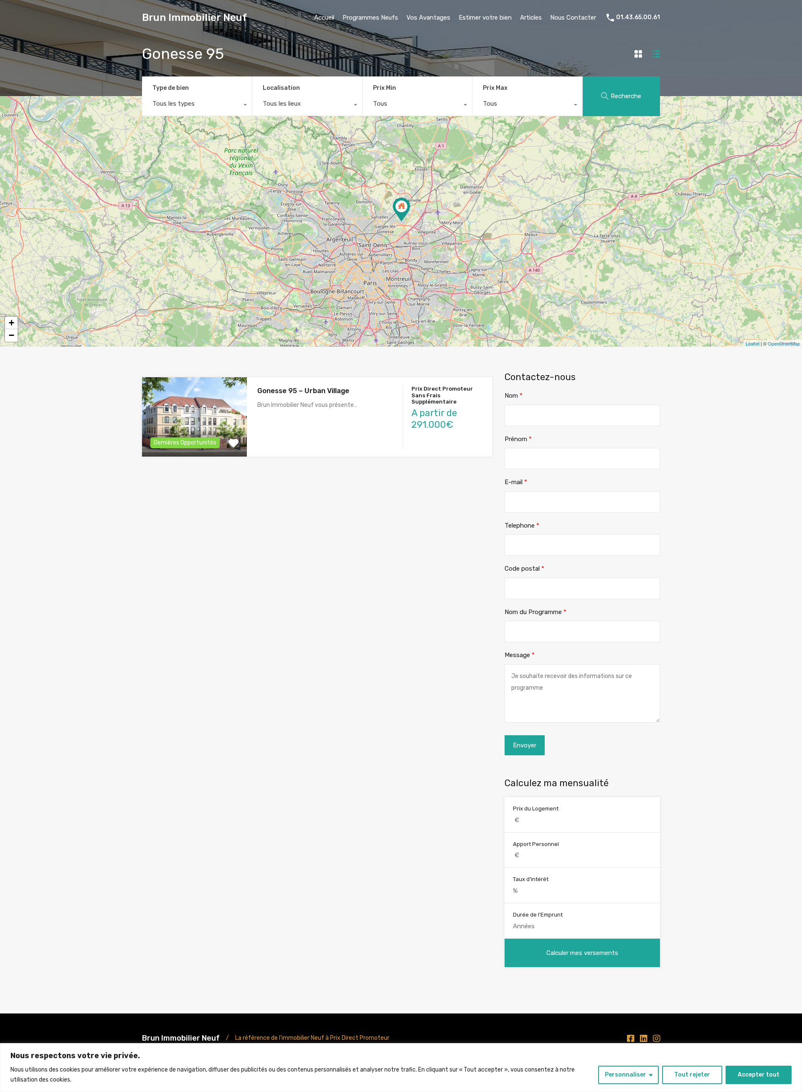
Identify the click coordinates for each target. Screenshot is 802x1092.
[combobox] (197, 106)
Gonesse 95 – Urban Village (303, 390)
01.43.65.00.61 (638, 17)
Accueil (324, 17)
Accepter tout (758, 1074)
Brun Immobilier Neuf (194, 18)
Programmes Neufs (370, 17)
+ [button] (11, 322)
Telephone (522, 525)
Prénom (518, 439)
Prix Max (495, 87)
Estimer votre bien (485, 17)
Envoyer (524, 745)
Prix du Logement (535, 808)
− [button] (11, 335)
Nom (514, 395)
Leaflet (752, 343)
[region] (401, 1067)
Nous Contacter (573, 17)
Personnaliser (625, 1074)
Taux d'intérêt (530, 879)
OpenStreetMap (784, 343)
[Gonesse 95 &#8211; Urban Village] (401, 209)
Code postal (524, 568)
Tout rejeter (692, 1074)
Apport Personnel (536, 844)
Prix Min (384, 87)
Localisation (281, 87)
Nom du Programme (535, 612)
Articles (531, 17)
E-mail (516, 482)
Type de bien (170, 87)
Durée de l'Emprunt (538, 915)
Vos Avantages (428, 17)
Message (520, 655)
